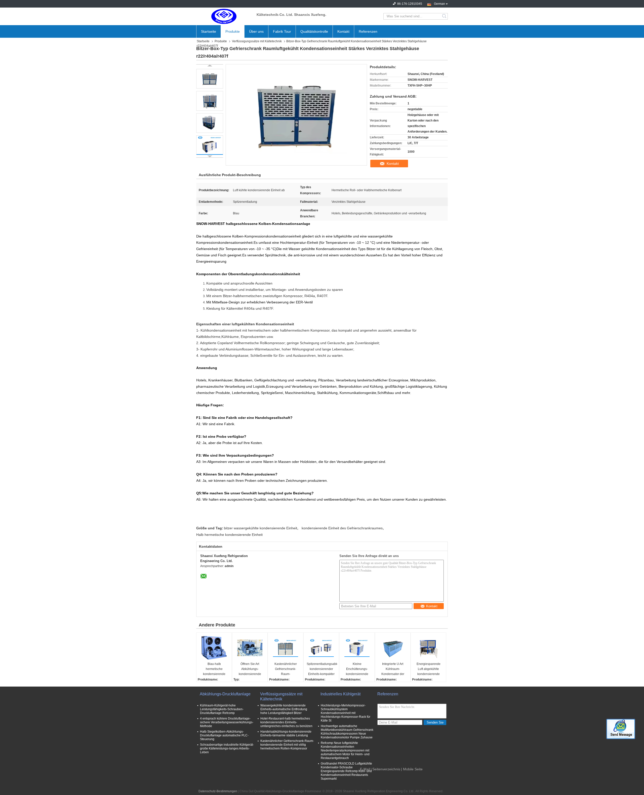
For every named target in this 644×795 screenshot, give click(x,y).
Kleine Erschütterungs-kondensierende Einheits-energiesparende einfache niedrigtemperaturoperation (357, 669)
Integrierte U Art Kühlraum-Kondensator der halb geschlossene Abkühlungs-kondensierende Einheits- (393, 669)
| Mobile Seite (412, 769)
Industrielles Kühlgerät (340, 694)
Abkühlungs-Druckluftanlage (225, 694)
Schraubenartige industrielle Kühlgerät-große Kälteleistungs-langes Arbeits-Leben (227, 748)
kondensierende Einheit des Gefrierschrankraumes (342, 528)
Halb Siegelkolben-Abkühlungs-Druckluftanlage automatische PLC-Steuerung (224, 735)
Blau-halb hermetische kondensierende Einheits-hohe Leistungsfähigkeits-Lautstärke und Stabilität (214, 669)
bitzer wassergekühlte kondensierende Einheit (260, 528)
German (439, 3)
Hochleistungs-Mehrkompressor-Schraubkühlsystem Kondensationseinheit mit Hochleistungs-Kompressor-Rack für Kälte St (345, 713)
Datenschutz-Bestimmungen (217, 791)
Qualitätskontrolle (314, 31)
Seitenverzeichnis (386, 769)
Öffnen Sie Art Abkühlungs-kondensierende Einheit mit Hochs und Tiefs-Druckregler (250, 669)
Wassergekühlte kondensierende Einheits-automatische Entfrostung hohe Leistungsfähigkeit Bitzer (283, 709)
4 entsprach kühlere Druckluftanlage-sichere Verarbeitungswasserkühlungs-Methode (226, 722)
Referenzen (368, 31)
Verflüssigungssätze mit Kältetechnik (257, 41)
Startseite (208, 31)
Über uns (256, 31)
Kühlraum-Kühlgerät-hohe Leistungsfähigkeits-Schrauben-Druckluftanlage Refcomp (222, 709)
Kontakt (343, 31)
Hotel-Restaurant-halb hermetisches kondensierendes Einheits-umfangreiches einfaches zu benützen (286, 722)
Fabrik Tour (282, 31)
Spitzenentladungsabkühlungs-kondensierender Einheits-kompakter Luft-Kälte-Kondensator (322, 669)
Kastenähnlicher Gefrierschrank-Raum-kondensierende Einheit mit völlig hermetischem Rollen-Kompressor (287, 744)
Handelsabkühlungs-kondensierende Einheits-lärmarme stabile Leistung (285, 733)
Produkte (232, 31)
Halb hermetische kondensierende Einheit (229, 535)
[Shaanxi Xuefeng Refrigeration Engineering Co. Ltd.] (224, 16)
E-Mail (365, 769)
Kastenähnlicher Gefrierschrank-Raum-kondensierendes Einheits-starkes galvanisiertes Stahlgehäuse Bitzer (285, 669)
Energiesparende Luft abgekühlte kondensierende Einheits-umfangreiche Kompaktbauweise (428, 669)
